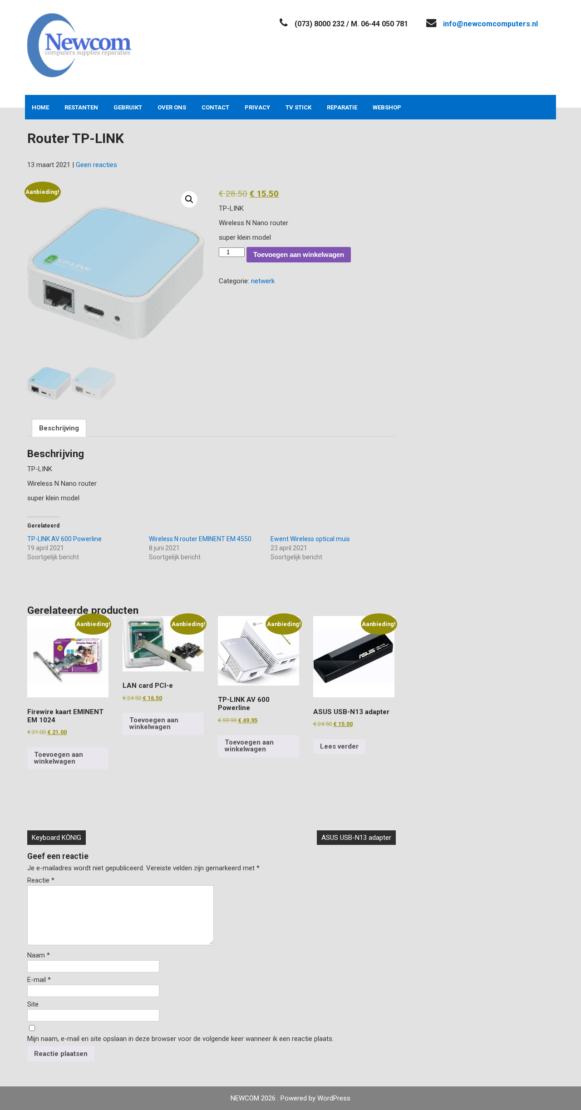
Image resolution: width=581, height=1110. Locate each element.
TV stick (298, 107)
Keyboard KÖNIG (56, 838)
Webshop (387, 107)
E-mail (39, 980)
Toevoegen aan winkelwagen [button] (58, 757)
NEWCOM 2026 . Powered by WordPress (290, 1098)
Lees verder (339, 746)
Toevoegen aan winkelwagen (298, 254)
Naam (38, 955)
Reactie (40, 880)
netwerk (263, 281)
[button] (189, 199)
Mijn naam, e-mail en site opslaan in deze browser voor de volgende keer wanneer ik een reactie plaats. (180, 1039)
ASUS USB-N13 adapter (356, 838)
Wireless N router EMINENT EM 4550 (200, 539)
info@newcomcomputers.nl (490, 24)
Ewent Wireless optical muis (310, 539)
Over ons (172, 107)
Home (40, 107)
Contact (215, 107)
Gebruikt (127, 107)
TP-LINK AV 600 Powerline (64, 539)
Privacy (257, 107)
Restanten (81, 107)
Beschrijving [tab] (59, 428)
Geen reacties (96, 165)
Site (33, 1004)
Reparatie (342, 107)
